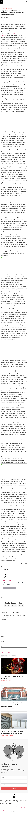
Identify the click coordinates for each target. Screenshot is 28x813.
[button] (26, 1)
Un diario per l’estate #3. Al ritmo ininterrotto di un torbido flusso (12, 732)
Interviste (10, 8)
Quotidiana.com (16, 595)
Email (2, 641)
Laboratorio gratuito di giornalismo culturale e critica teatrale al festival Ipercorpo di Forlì (13, 705)
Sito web (3, 646)
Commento (4, 619)
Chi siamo (3, 807)
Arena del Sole (4, 8)
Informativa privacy (20, 807)
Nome (3, 636)
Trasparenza (4, 810)
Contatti (11, 807)
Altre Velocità (7, 580)
